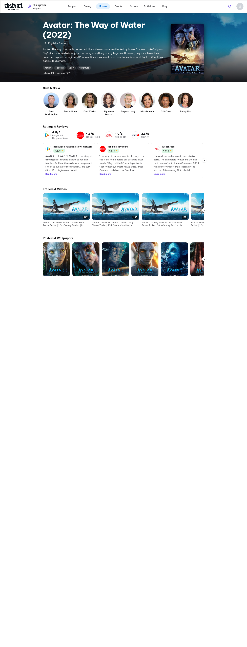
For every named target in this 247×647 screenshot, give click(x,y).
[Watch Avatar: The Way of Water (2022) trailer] (187, 49)
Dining (87, 6)
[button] (239, 6)
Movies (103, 6)
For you (72, 6)
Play (164, 6)
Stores (134, 6)
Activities (149, 6)
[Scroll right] (204, 160)
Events (118, 6)
